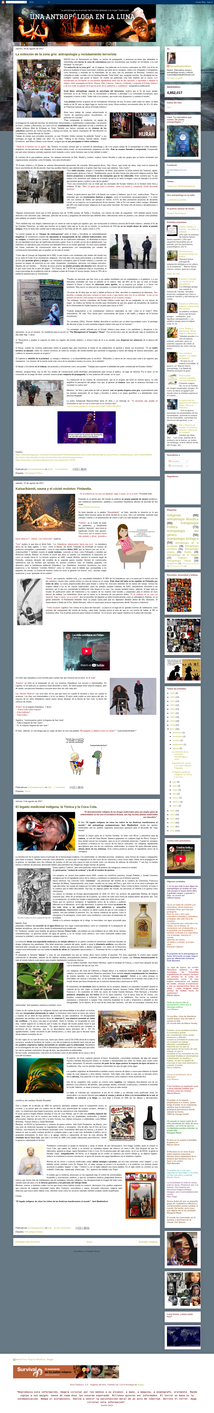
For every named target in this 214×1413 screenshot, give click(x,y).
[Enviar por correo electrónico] (74, 469)
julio (175, 782)
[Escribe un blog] (76, 469)
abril (175, 794)
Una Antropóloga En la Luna (176, 170)
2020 (172, 717)
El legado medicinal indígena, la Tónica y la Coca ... (182, 774)
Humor (27, 791)
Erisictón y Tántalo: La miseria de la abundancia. (188, 281)
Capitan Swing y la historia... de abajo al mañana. (188, 229)
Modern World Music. (177, 213)
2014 (172, 819)
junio (175, 786)
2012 (172, 826)
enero (176, 806)
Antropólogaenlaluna (180, 66)
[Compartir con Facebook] (82, 469)
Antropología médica (176, 566)
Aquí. (169, 107)
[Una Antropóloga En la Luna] (168, 172)
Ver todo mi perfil (175, 78)
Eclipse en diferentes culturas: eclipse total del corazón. (188, 306)
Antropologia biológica (34, 1232)
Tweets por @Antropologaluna (181, 186)
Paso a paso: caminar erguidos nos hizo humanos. (188, 378)
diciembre (177, 732)
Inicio (89, 1242)
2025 (172, 697)
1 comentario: (60, 787)
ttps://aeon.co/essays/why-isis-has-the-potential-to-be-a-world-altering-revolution (49, 457)
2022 (172, 709)
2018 (172, 725)
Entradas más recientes (28, 1242)
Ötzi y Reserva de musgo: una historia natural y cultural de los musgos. (188, 428)
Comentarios (176, 466)
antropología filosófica (182, 519)
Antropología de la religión (182, 555)
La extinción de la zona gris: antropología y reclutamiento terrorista (66, 54)
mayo (175, 790)
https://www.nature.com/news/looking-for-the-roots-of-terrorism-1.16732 (45, 460)
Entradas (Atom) (93, 1251)
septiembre (178, 744)
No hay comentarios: (63, 1228)
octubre (176, 740)
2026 (172, 693)
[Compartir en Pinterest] (85, 469)
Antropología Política (33, 473)
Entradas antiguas (148, 1242)
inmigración (172, 563)
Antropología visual (179, 560)
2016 (172, 811)
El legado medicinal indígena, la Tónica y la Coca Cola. (56, 807)
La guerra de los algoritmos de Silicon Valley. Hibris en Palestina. (188, 404)
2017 (172, 729)
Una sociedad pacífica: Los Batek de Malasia (188, 355)
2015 (172, 814)
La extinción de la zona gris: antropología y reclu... (180, 755)
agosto (176, 748)
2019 (172, 721)
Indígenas (174, 515)
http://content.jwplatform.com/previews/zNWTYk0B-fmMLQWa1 (94, 406)
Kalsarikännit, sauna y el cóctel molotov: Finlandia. (54, 489)
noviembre (178, 736)
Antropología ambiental (190, 563)
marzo (176, 798)
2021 (172, 713)
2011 (172, 830)
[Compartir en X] (79, 469)
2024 (172, 701)
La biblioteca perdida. (177, 200)
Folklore (182, 557)
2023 (172, 705)
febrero (176, 802)
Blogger (140, 1385)
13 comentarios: (62, 469)
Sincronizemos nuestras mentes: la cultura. (188, 254)
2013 (172, 822)
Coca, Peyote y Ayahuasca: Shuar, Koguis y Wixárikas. (188, 331)
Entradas (174, 461)
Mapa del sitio (173, 274)
